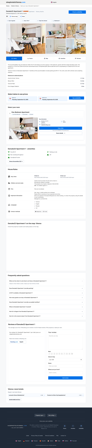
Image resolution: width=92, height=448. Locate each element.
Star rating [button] (51, 415)
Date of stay (51, 357)
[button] (13, 16)
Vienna (7, 5)
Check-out (44, 97)
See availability (77, 98)
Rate (49, 351)
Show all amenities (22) (15, 161)
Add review (65, 378)
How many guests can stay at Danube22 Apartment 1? (23, 297)
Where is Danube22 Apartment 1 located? (20, 307)
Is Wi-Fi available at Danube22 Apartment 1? (20, 293)
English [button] (54, 2)
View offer (60, 128)
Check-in (14, 97)
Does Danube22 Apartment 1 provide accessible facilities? (24, 302)
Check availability (77, 12)
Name (49, 363)
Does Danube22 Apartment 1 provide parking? (21, 288)
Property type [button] (39, 415)
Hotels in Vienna (15, 5)
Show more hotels (14, 399)
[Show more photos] (25, 39)
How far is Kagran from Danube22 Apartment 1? (21, 311)
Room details (59, 133)
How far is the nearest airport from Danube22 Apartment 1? (24, 316)
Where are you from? (54, 369)
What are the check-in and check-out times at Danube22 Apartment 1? (27, 281)
